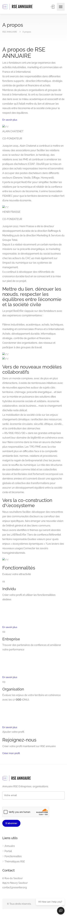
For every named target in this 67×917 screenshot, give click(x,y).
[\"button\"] (33, 120)
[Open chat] (61, 910)
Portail (8, 851)
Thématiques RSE (15, 861)
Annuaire (10, 845)
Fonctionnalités (13, 856)
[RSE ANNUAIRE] (18, 6)
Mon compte (53, 7)
